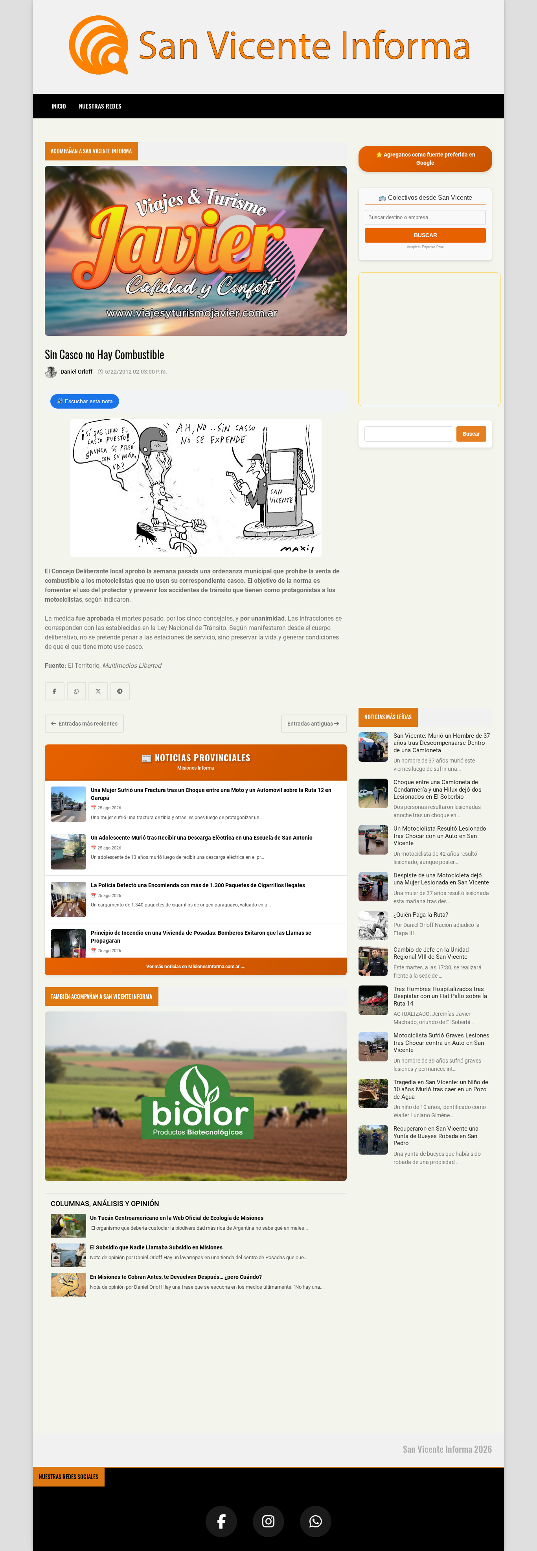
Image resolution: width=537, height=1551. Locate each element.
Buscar (471, 434)
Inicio (58, 105)
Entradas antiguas (310, 723)
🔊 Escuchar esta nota (85, 401)
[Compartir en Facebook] (54, 691)
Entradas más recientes (87, 723)
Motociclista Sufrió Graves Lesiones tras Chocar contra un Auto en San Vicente (441, 1043)
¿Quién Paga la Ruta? (421, 914)
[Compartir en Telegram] (120, 691)
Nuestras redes (100, 105)
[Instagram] (268, 1521)
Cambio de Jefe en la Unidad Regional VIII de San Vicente (431, 953)
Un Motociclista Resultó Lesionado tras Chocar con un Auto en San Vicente (440, 836)
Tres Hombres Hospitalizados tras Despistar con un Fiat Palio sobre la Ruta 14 (440, 996)
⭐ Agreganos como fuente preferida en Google (425, 158)
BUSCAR (425, 235)
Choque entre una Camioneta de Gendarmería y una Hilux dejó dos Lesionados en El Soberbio (438, 789)
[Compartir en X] (98, 691)
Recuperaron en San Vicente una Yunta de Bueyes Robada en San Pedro (436, 1136)
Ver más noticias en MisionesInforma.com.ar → (195, 966)
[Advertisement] (104, 1369)
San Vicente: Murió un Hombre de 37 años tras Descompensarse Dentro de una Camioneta (442, 743)
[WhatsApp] (315, 1521)
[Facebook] (221, 1521)
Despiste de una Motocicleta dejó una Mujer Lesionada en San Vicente (441, 879)
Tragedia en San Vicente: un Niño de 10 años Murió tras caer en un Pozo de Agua (441, 1089)
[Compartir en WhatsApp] (76, 691)
